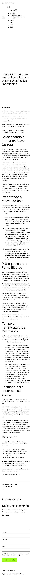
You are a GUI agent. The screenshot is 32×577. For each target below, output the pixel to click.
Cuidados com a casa (15, 15)
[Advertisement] (16, 53)
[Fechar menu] (8, 7)
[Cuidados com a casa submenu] (21, 15)
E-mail (4, 539)
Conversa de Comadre (8, 3)
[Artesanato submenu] (16, 10)
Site (3, 546)
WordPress (20, 574)
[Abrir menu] (3, 17)
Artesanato (12, 10)
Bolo (16, 484)
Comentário (6, 515)
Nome (4, 532)
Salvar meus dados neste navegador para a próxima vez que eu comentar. (16, 554)
